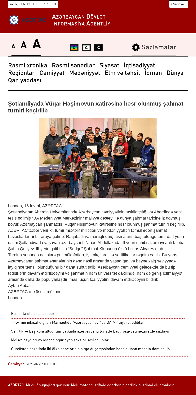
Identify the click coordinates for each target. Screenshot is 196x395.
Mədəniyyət (84, 73)
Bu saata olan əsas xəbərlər (35, 314)
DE (29, 4)
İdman (153, 73)
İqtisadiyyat (139, 66)
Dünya (175, 73)
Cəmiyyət (52, 73)
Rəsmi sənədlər (73, 66)
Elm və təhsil (122, 73)
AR (46, 4)
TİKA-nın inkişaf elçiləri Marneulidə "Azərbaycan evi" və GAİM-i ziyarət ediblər (77, 323)
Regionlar (21, 73)
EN (23, 4)
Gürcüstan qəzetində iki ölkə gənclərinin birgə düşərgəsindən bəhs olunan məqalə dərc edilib (90, 349)
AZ (12, 4)
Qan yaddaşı (24, 81)
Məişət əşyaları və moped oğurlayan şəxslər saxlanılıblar (60, 340)
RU (17, 4)
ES (40, 4)
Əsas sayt (178, 4)
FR (35, 4)
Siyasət (109, 66)
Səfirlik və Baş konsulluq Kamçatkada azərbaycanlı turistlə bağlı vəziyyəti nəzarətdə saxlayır (90, 332)
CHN (53, 4)
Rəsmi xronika (27, 66)
